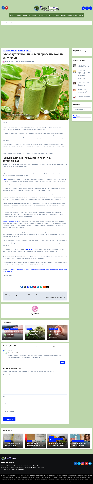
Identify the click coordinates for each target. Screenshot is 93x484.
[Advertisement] (46, 37)
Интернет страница (8, 411)
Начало (12, 15)
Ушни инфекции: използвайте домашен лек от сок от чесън (56, 333)
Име (4, 396)
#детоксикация (25, 61)
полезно (28, 50)
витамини (7, 441)
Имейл (5, 404)
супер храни (32, 15)
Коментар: (6, 375)
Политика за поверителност (69, 15)
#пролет (31, 61)
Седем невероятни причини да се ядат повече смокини (83, 84)
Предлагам (55, 15)
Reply (62, 362)
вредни (74, 441)
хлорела (29, 249)
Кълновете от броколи (10, 221)
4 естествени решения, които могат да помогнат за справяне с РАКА (35, 333)
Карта (81, 15)
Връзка (41, 15)
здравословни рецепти (56, 439)
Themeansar (78, 481)
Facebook (76, 116)
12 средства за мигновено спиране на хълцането (83, 91)
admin (8, 61)
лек (56, 328)
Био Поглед (7, 462)
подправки (53, 441)
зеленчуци (21, 50)
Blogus (72, 481)
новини (25, 15)
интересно (81, 441)
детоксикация (7, 50)
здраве (19, 15)
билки (51, 437)
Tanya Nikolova (11, 334)
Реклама (47, 15)
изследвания (14, 328)
